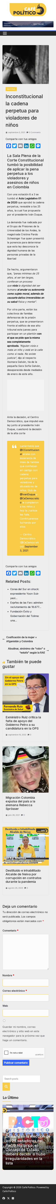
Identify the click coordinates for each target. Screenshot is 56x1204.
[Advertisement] (25, 395)
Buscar (6, 1086)
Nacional (11, 89)
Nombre (8, 975)
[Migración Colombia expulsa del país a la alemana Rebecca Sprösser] (25, 748)
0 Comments (35, 132)
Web (5, 1005)
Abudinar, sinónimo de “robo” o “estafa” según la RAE (26, 650)
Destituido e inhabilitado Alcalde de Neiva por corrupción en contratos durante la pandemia (23, 876)
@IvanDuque (27, 494)
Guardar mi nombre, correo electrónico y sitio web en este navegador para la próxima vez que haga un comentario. (23, 1033)
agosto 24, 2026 (35, 1130)
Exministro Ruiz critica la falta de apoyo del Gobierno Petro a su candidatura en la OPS (23, 722)
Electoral (11, 1125)
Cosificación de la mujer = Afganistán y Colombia (21, 639)
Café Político (28, 1187)
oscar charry (16, 1130)
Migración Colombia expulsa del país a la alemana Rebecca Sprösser (20, 803)
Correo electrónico (14, 990)
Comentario (10, 930)
